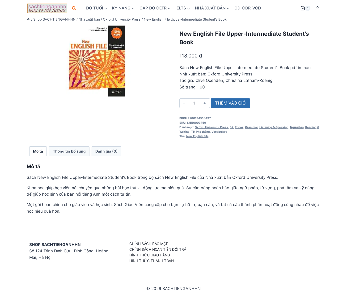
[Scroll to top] (336, 294)
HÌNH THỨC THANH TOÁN (151, 261)
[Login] (317, 8)
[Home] (28, 19)
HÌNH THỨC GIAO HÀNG (149, 255)
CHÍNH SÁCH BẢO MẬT (148, 244)
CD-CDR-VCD (247, 8)
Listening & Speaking (273, 127)
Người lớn (297, 127)
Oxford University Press (211, 127)
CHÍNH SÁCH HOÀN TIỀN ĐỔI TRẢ (157, 249)
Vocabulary (219, 131)
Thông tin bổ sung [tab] (69, 151)
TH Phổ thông (200, 131)
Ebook (239, 127)
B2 (231, 127)
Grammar (251, 127)
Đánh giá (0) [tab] (106, 151)
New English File (197, 136)
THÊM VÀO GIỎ (230, 103)
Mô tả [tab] (38, 151)
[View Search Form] (74, 8)
